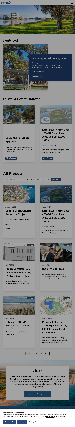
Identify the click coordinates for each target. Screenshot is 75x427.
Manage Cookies (34, 422)
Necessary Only (10, 422)
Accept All (22, 422)
